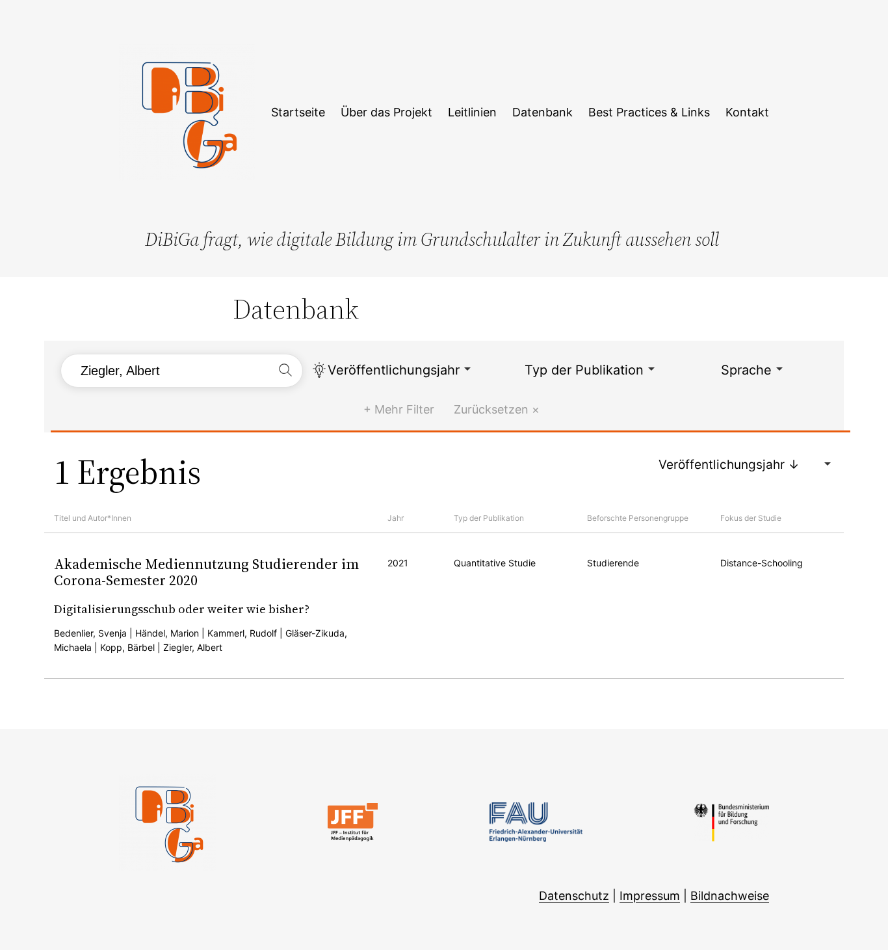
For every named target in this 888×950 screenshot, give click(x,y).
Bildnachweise (729, 896)
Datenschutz (574, 896)
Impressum (650, 896)
